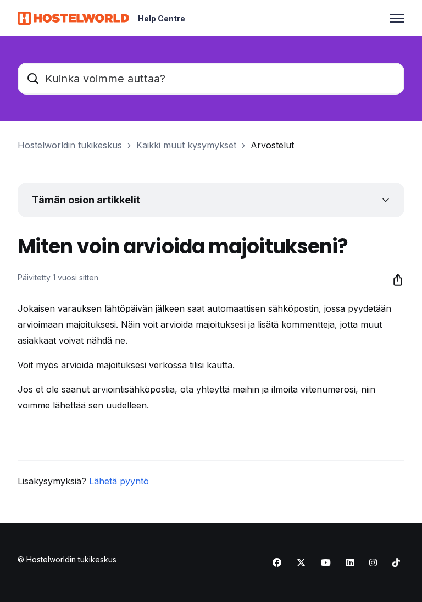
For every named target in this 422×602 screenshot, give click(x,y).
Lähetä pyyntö (119, 481)
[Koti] (73, 18)
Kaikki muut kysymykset (186, 145)
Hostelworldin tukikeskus (70, 145)
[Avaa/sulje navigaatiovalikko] (397, 18)
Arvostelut (272, 145)
